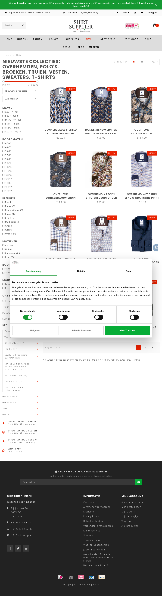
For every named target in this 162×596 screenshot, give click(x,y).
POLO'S (54, 39)
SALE (148, 39)
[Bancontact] (91, 577)
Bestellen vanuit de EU (96, 565)
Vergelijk (126, 521)
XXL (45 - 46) (13, 131)
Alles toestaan (127, 330)
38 (8, 159)
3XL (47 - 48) (13, 112)
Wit (8, 229)
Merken (94, 47)
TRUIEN (10, 349)
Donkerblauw (14, 210)
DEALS (67, 47)
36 (8, 151)
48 (8, 147)
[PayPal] (102, 577)
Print (9, 257)
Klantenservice (91, 530)
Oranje (10, 233)
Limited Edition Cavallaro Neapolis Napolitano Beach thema (17, 366)
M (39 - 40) (13, 120)
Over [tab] (128, 271)
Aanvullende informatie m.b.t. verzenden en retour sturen (99, 557)
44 (8, 182)
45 (8, 186)
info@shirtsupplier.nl (23, 535)
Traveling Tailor (92, 540)
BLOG (81, 47)
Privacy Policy (91, 516)
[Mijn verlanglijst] (142, 12)
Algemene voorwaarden (97, 506)
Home (8, 39)
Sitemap (88, 535)
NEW (89, 39)
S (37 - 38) (12, 116)
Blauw (10, 206)
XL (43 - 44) (12, 127)
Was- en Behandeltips (96, 544)
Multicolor (12, 222)
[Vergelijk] (135, 12)
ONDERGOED (13, 381)
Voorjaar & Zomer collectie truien (14, 389)
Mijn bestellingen (131, 506)
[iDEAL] (60, 577)
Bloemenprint (14, 253)
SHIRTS (21, 39)
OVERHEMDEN (14, 343)
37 (8, 155)
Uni (8, 249)
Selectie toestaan (81, 330)
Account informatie (133, 502)
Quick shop (62, 128)
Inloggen (152, 12)
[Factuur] (71, 577)
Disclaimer (89, 511)
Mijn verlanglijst (130, 516)
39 (8, 163)
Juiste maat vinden (94, 549)
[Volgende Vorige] (152, 347)
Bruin (9, 218)
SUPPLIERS (72, 39)
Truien (37, 39)
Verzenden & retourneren (98, 525)
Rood (9, 202)
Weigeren (35, 330)
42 (8, 175)
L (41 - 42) (12, 123)
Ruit (9, 245)
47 (8, 143)
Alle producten (130, 525)
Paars (10, 214)
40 (8, 167)
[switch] (63, 317)
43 (8, 179)
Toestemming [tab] (33, 271)
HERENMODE (130, 39)
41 (8, 171)
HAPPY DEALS (107, 39)
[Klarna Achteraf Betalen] (81, 577)
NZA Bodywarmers (15, 375)
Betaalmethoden (93, 521)
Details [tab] (81, 271)
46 (8, 190)
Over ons (88, 502)
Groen (10, 226)
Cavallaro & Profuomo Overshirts (16, 356)
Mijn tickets (128, 511)
